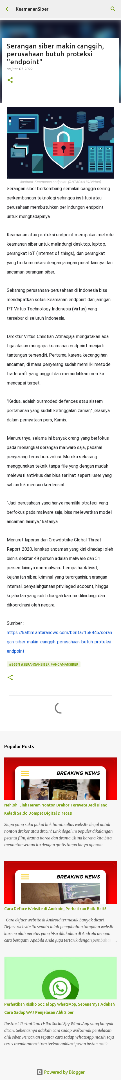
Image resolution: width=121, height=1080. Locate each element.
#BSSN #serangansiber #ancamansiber (43, 664)
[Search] (113, 9)
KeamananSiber (32, 9)
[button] (10, 80)
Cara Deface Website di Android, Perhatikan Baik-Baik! (55, 908)
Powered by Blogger (64, 1072)
